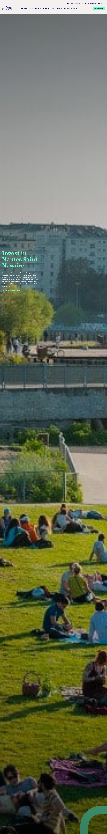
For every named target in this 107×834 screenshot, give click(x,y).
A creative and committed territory (53, 8)
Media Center (96, 3)
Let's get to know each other (11, 290)
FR (101, 4)
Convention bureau (86, 3)
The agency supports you (27, 8)
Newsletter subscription (73, 3)
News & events (68, 8)
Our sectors (38, 8)
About (75, 8)
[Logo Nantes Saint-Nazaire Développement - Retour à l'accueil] (7, 8)
